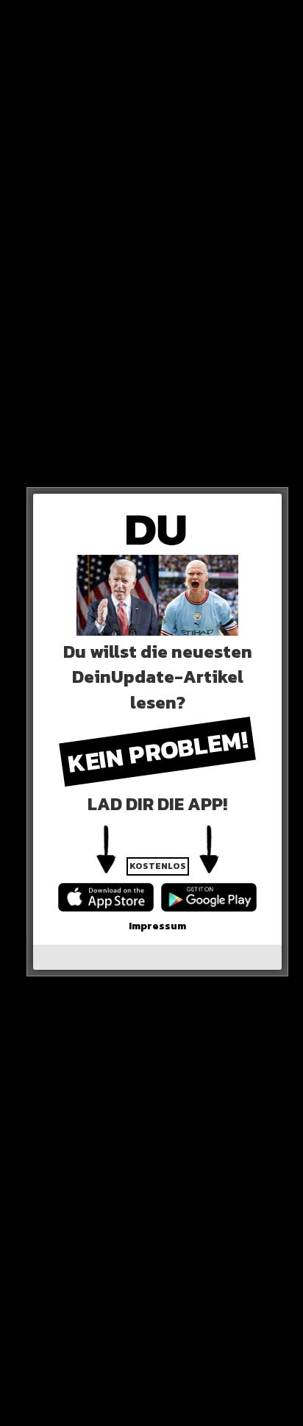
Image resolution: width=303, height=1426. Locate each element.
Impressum (157, 926)
